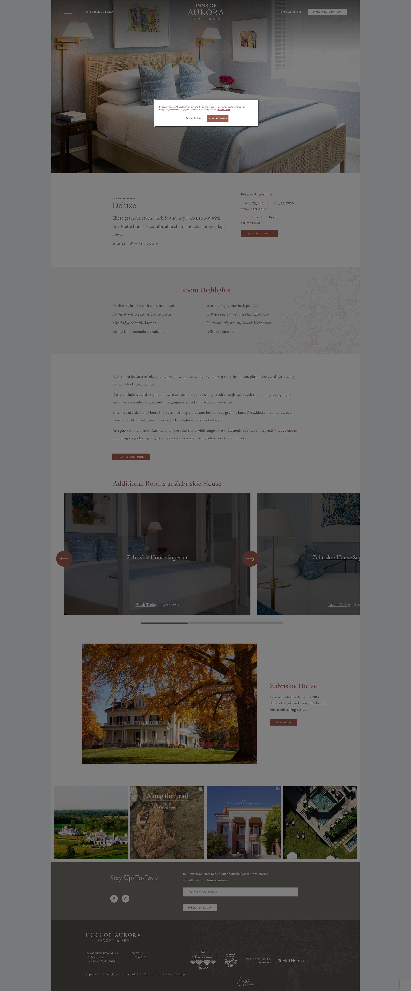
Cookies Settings (194, 118)
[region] (206, 113)
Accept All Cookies (217, 118)
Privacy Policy (224, 109)
